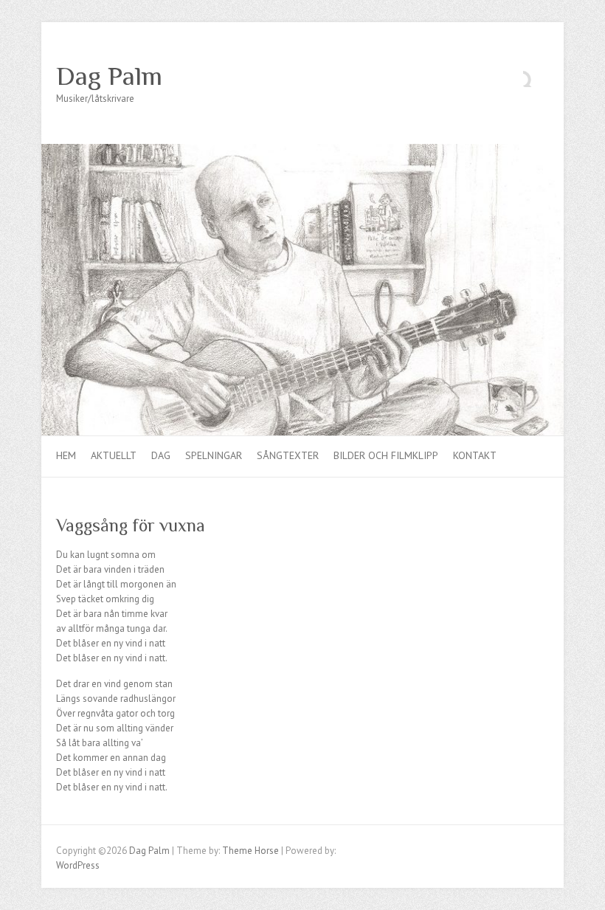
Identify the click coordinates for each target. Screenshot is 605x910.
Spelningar (213, 455)
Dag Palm (109, 76)
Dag (160, 455)
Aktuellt (113, 455)
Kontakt (475, 455)
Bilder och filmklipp (385, 455)
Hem (66, 455)
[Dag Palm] (302, 151)
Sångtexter (288, 455)
